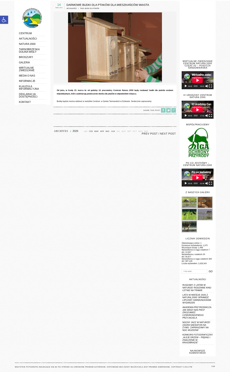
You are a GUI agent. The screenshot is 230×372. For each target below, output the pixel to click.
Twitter (168, 110)
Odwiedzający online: (191, 243)
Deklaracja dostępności (28, 95)
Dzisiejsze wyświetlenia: (192, 245)
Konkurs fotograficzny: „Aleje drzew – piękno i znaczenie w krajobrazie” (197, 338)
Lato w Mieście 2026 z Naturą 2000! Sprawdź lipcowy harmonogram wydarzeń (196, 299)
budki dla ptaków (92, 8)
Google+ (173, 110)
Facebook (163, 110)
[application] (198, 80)
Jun (113, 131)
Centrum (25, 33)
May (108, 131)
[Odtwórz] (185, 86)
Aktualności (28, 38)
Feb (91, 131)
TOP (213, 366)
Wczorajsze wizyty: (190, 248)
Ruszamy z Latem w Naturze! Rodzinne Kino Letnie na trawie (196, 288)
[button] (4, 20)
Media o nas (27, 75)
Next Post (168, 133)
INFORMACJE (27, 81)
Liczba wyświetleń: (190, 263)
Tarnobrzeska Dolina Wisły (29, 50)
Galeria (24, 62)
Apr (102, 131)
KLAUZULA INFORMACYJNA (29, 87)
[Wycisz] (206, 86)
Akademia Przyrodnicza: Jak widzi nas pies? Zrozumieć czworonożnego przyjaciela (197, 312)
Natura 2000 (27, 44)
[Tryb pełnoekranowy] (210, 86)
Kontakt (25, 102)
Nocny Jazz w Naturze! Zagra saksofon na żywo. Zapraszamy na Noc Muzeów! (196, 326)
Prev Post (150, 133)
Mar (96, 131)
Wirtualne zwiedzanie (27, 69)
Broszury (26, 57)
